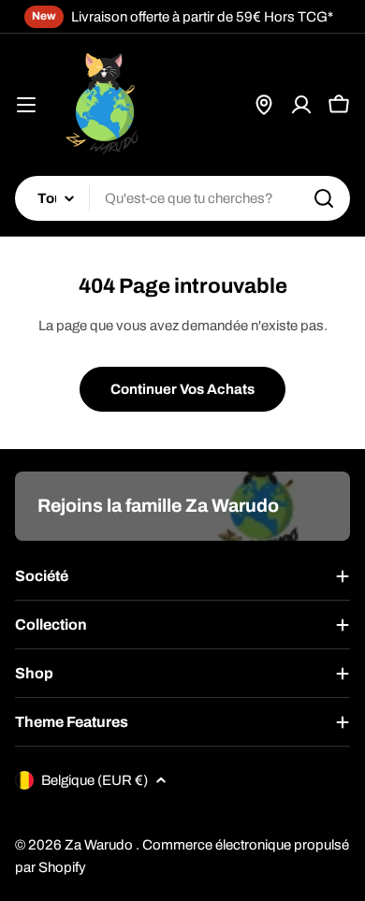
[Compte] (301, 105)
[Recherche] (324, 198)
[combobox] (182, 198)
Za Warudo (100, 844)
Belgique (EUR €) (94, 780)
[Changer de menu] (26, 105)
